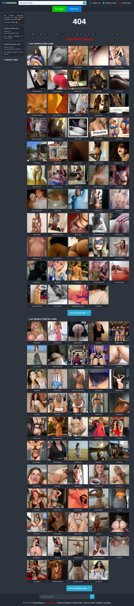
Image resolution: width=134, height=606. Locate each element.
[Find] (84, 2)
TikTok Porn (73, 9)
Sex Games (59, 9)
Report (48, 603)
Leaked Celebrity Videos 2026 (79, 39)
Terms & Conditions (64, 603)
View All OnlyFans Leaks (77, 588)
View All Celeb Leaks (78, 313)
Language (107, 603)
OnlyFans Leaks (110, 3)
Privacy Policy (78, 603)
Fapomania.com (38, 603)
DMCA (54, 603)
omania (9, 3)
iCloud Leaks (126, 3)
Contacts (99, 603)
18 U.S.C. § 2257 (89, 603)
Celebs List (96, 3)
